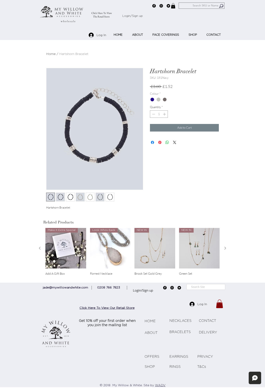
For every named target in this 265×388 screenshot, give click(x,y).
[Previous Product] (39, 248)
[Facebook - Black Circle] (154, 6)
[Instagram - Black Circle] (161, 6)
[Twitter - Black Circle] (168, 6)
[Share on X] (174, 142)
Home (51, 53)
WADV (160, 385)
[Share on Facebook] (152, 142)
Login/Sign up (132, 16)
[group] (132, 254)
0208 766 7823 (108, 287)
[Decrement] (153, 114)
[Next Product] (225, 248)
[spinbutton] (159, 114)
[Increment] (164, 114)
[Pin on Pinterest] (160, 142)
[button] (173, 5)
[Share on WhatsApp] (167, 142)
